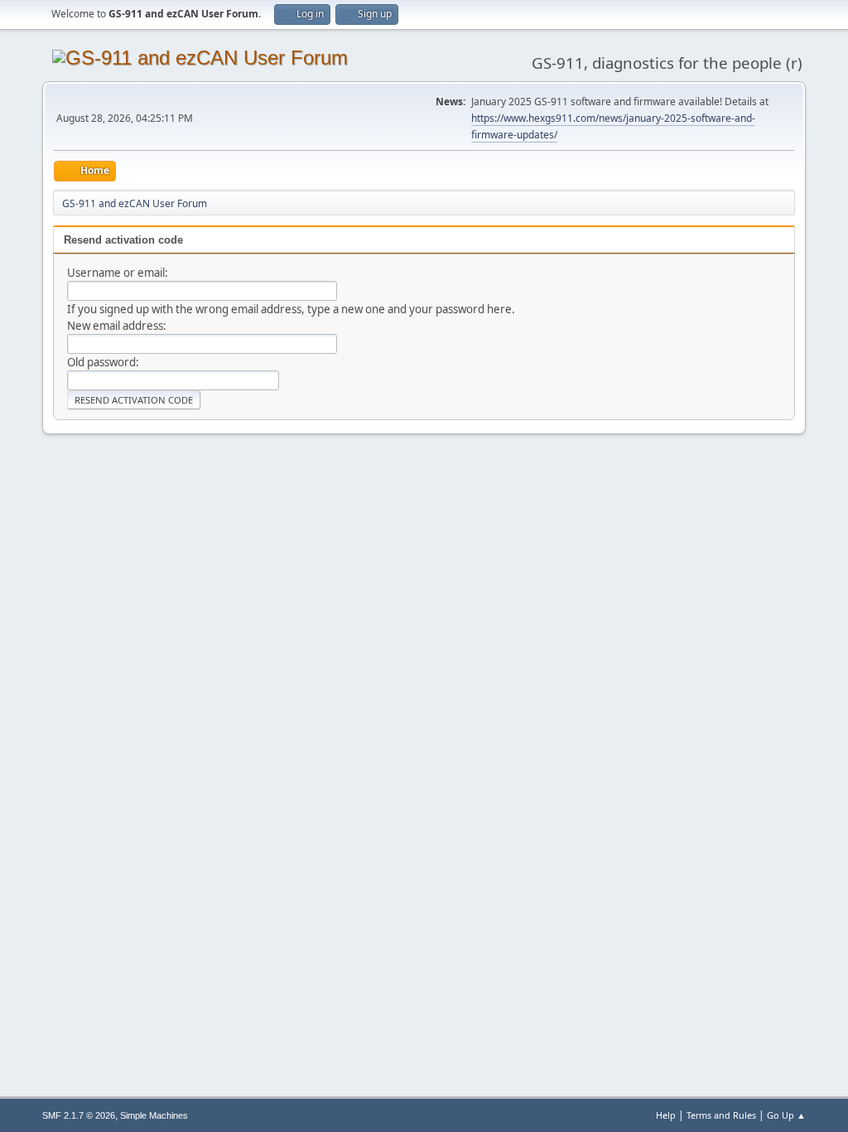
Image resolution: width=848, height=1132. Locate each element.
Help (666, 1115)
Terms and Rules (721, 1115)
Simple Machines (154, 1115)
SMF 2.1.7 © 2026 (78, 1115)
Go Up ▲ (786, 1115)
